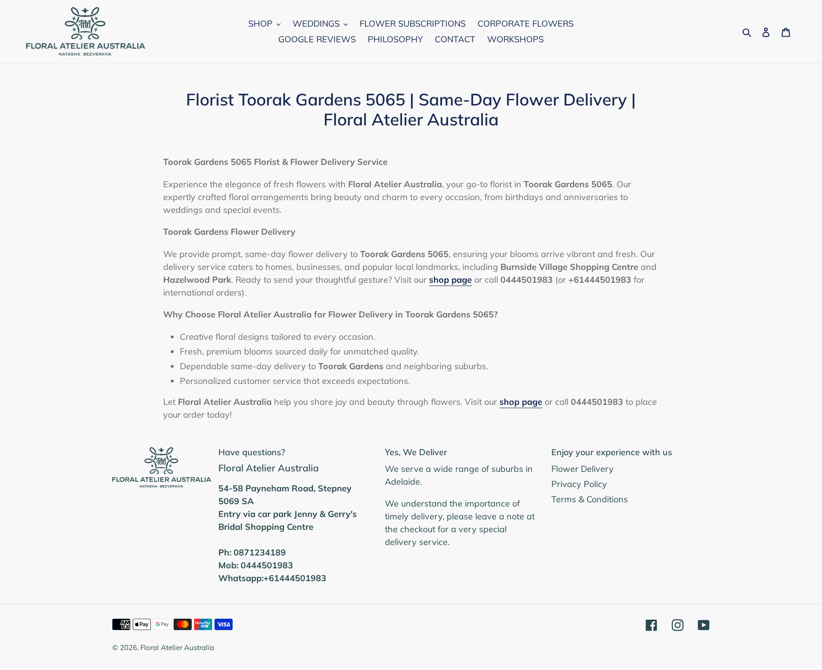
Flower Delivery (582, 468)
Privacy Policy (579, 484)
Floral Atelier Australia (177, 647)
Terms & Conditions (589, 499)
